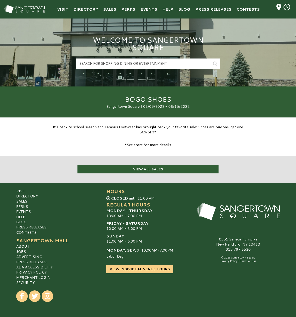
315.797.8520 (238, 249)
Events (23, 211)
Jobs (21, 251)
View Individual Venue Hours (140, 269)
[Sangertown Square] (238, 211)
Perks (22, 206)
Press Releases (31, 227)
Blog (21, 222)
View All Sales (148, 169)
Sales (21, 201)
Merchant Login (33, 277)
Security (25, 282)
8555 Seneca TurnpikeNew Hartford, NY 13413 (238, 241)
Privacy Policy (31, 272)
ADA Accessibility (34, 267)
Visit (21, 191)
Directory (27, 196)
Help (20, 216)
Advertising (29, 256)
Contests (26, 232)
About (23, 246)
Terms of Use (248, 261)
